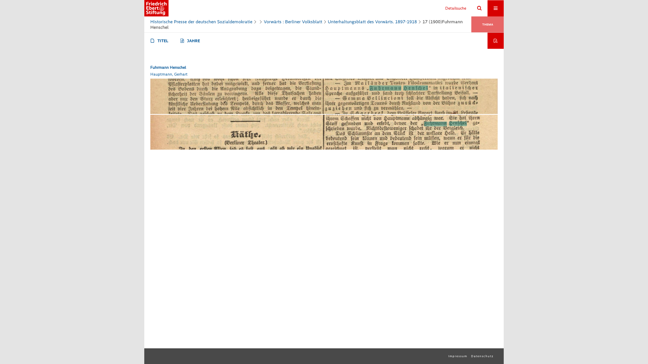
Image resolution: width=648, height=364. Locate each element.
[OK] (479, 8)
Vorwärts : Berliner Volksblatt (293, 22)
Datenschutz (482, 356)
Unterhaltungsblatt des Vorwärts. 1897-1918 (372, 22)
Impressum (457, 356)
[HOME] (156, 8)
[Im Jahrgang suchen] (496, 41)
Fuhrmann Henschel (168, 67)
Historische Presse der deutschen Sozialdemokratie (201, 22)
